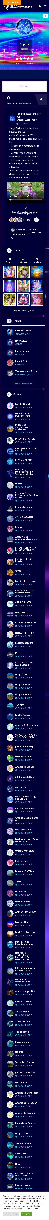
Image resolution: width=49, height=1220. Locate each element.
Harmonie (20, 612)
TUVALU (19, 704)
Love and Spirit (23, 829)
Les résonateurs (24, 642)
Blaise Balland (22, 350)
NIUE (17, 1163)
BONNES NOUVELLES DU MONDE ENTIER (25, 549)
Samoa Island (22, 1011)
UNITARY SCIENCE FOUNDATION (24, 414)
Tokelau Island (22, 1021)
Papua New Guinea (25, 1123)
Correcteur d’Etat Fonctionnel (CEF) (24, 591)
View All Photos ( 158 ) (23, 310)
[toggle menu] (4, 74)
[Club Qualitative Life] (17, 6)
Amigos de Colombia (26, 1113)
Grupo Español (22, 1133)
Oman (18, 570)
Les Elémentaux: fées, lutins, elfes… (26, 840)
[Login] (45, 6)
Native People (22, 901)
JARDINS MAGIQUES (25, 1072)
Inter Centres (22, 1185)
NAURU (19, 1052)
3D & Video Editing (25, 776)
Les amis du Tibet (24, 871)
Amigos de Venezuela (26, 1092)
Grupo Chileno (22, 674)
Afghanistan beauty (25, 911)
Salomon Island (23, 1143)
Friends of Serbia (24, 756)
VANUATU (20, 1153)
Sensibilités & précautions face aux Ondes (26, 495)
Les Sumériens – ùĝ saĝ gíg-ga (25, 797)
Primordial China (23, 506)
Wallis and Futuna (24, 1062)
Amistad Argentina (25, 991)
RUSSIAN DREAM (23, 460)
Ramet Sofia (21, 361)
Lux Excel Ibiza (22, 921)
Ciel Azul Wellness (24, 808)
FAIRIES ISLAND (23, 404)
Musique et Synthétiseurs (22, 980)
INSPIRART (20, 891)
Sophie (20, 114)
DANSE (18, 483)
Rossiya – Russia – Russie (24, 560)
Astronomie (21, 787)
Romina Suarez (23, 330)
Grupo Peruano (23, 694)
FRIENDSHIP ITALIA (24, 632)
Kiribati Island (22, 1041)
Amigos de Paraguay (26, 1102)
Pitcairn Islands (23, 1001)
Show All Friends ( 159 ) (23, 383)
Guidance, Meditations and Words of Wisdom (24, 471)
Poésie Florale (22, 861)
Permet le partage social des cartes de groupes (25, 213)
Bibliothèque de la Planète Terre (25, 969)
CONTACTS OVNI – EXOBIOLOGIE (25, 663)
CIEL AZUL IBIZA (23, 602)
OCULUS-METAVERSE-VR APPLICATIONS (26, 735)
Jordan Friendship (24, 746)
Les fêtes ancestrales (27, 932)
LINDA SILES (21, 340)
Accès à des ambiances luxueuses (27, 538)
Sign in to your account (19, 103)
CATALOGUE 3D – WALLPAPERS (24, 1174)
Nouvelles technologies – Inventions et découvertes (23, 956)
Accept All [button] (26, 1214)
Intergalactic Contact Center (26, 449)
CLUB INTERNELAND (25, 622)
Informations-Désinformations (24, 942)
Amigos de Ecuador (25, 766)
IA (16, 653)
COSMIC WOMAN (24, 517)
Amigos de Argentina (26, 725)
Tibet (18, 881)
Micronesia (21, 1082)
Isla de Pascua (22, 714)
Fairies (18, 527)
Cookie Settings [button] (11, 1214)
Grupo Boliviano (23, 684)
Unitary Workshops (26, 119)
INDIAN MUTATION (25, 438)
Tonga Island (22, 1031)
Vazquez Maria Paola (27, 229)
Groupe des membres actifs (26, 819)
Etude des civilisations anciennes (21, 427)
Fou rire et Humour (25, 581)
